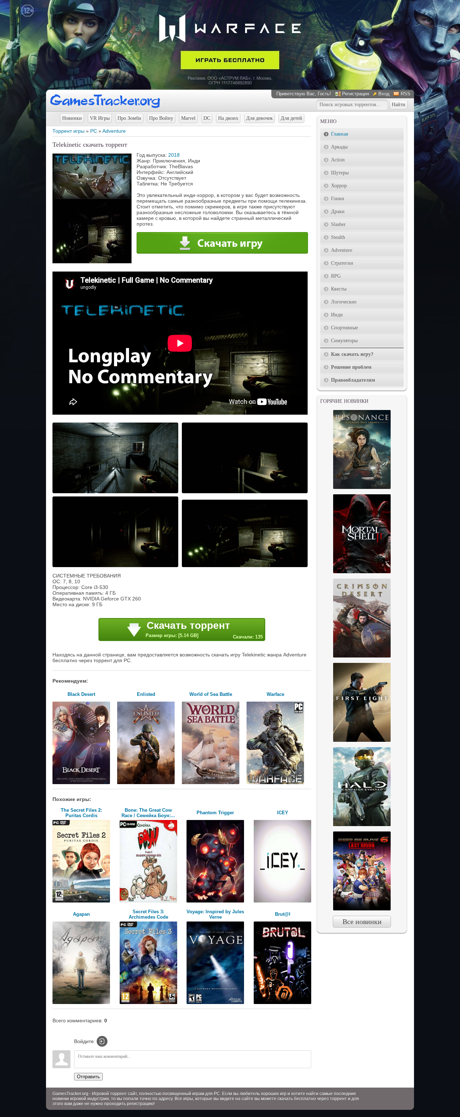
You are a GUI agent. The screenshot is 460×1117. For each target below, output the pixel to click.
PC (93, 131)
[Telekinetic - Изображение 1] (116, 492)
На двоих (228, 118)
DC (206, 118)
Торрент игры (68, 131)
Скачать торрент (204, 630)
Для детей (291, 118)
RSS (405, 93)
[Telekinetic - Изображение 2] (246, 492)
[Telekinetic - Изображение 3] (116, 566)
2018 (174, 155)
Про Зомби (129, 118)
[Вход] (102, 1041)
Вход (384, 93)
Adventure (114, 131)
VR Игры (100, 118)
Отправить (88, 1076)
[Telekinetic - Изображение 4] (246, 566)
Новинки (72, 118)
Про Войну (161, 118)
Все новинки (362, 921)
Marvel (188, 118)
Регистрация (355, 93)
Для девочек (259, 118)
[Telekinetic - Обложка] (92, 261)
